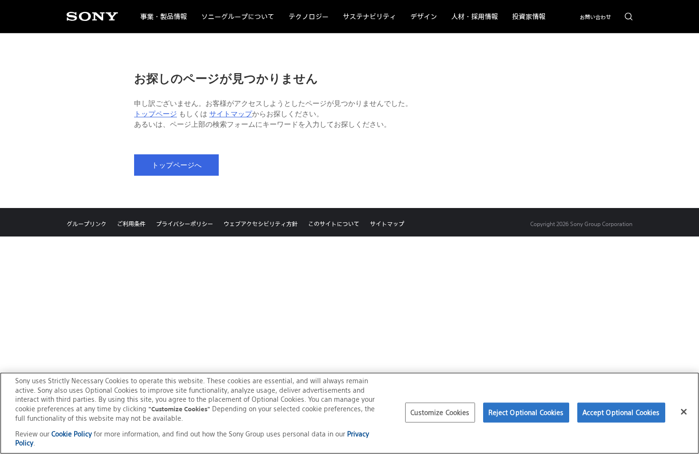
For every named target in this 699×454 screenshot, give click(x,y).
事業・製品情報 (160, 10)
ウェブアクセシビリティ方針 (260, 224)
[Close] (683, 411)
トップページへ (177, 165)
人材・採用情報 (471, 10)
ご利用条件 (131, 224)
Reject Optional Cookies (526, 412)
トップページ (155, 114)
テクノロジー (305, 10)
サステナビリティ (366, 10)
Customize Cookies (439, 412)
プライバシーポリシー (184, 224)
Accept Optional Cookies (621, 412)
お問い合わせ (595, 17)
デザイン (420, 10)
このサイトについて (333, 224)
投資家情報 (525, 10)
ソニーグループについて (234, 10)
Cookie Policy (71, 434)
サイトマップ (230, 114)
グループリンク (87, 224)
